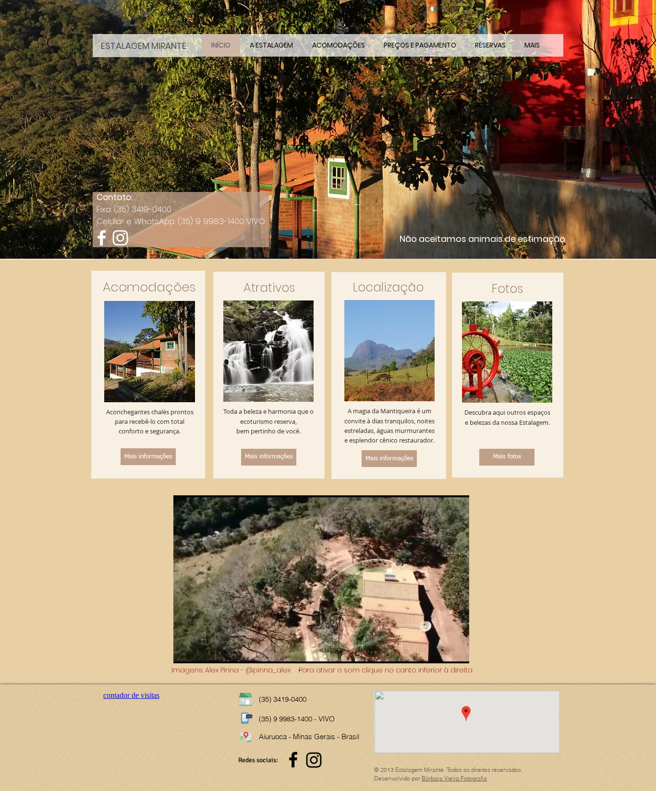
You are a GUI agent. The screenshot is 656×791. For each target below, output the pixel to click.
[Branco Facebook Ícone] (101, 238)
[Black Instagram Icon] (314, 760)
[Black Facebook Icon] (293, 759)
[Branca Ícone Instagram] (120, 238)
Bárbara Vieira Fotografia (454, 778)
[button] (321, 651)
